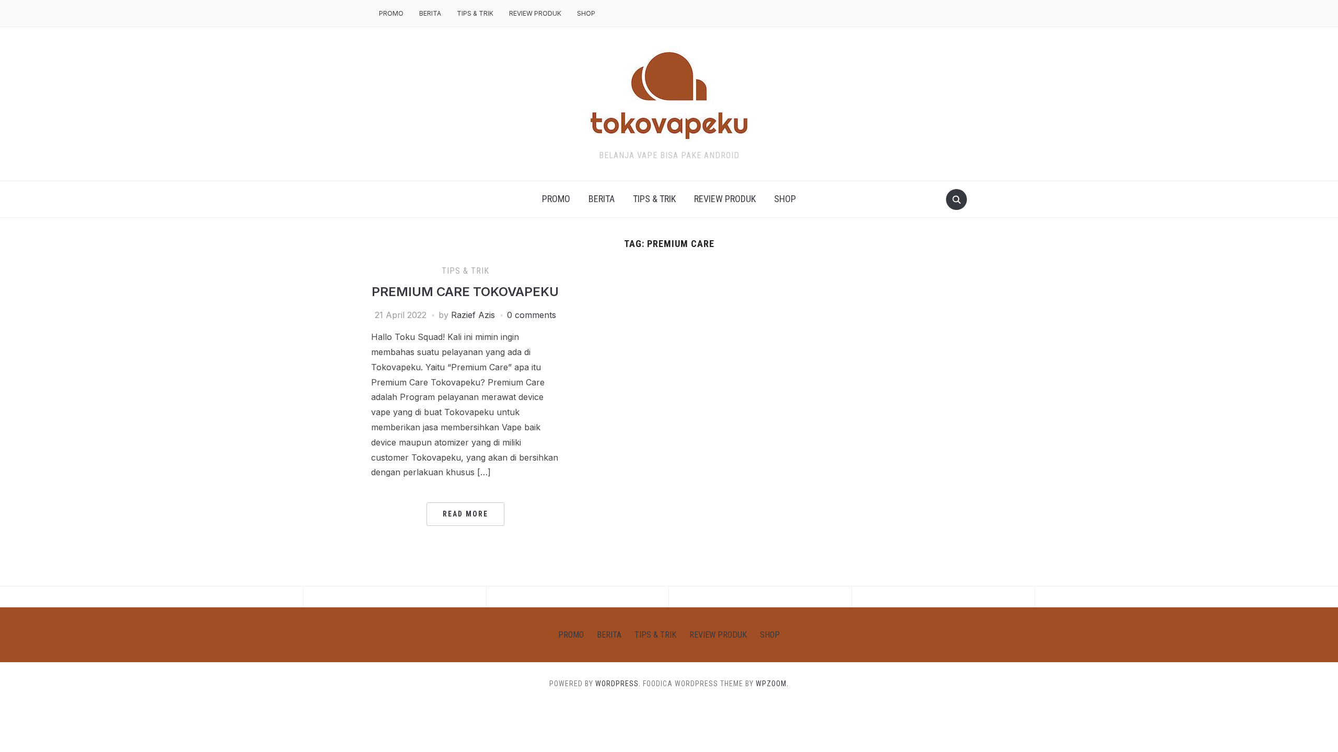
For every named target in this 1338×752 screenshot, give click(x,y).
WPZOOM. (772, 683)
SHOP (586, 13)
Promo (391, 13)
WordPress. (618, 683)
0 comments (531, 315)
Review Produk (535, 13)
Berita (430, 13)
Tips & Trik (475, 13)
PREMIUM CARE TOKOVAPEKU (465, 291)
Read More (465, 514)
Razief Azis (473, 315)
